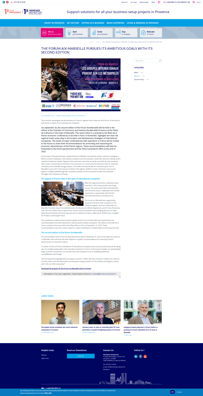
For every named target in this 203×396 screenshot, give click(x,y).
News (136, 72)
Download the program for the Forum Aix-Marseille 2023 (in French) (66, 268)
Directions (106, 369)
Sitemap (43, 355)
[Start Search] (160, 60)
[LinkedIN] (136, 356)
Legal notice (45, 358)
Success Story (139, 79)
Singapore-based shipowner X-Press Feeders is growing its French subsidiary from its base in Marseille (141, 329)
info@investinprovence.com (116, 367)
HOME (91, 42)
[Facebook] (141, 356)
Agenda (137, 76)
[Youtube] (145, 356)
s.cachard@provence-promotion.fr (103, 274)
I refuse (179, 392)
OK (172, 392)
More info (48, 393)
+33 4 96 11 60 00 (110, 364)
